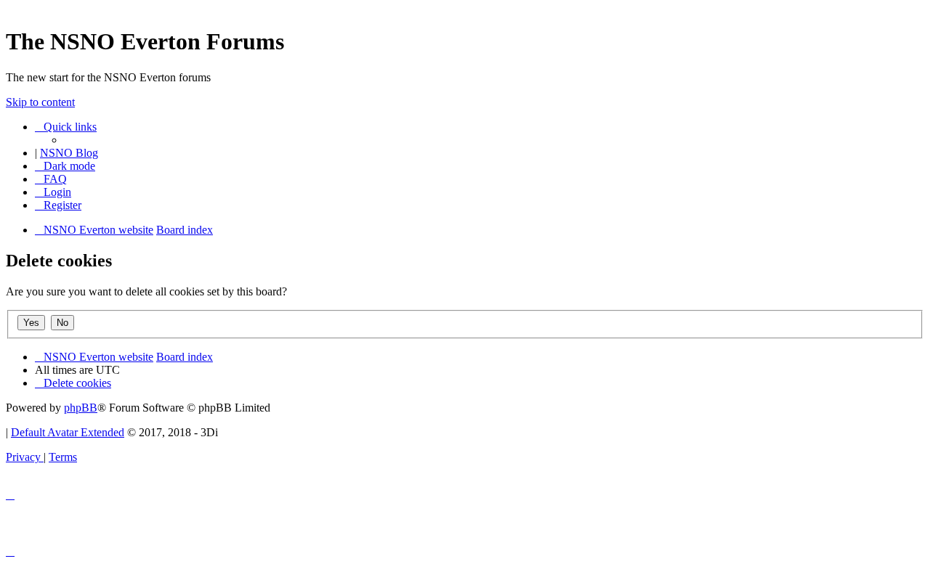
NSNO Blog (69, 153)
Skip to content (40, 102)
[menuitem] (51, 179)
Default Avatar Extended (67, 432)
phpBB (80, 407)
